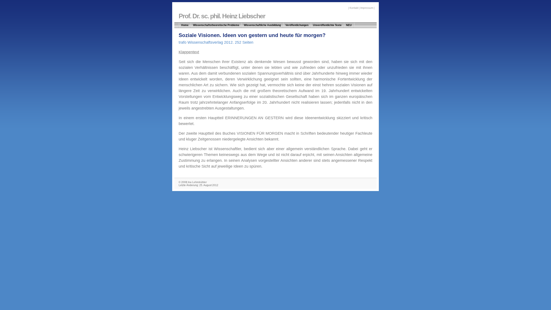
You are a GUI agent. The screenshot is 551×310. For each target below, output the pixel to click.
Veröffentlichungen (296, 25)
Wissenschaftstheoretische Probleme (216, 25)
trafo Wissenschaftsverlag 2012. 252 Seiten (216, 42)
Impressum (366, 7)
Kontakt (354, 7)
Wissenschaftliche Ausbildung (262, 25)
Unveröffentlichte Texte (327, 25)
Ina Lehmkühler (197, 182)
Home (185, 25)
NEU (349, 25)
